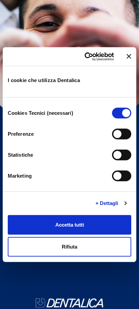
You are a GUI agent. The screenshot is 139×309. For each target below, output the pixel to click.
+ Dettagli (106, 203)
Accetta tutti (69, 224)
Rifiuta (69, 247)
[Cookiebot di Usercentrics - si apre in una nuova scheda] (86, 56)
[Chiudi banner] (129, 56)
